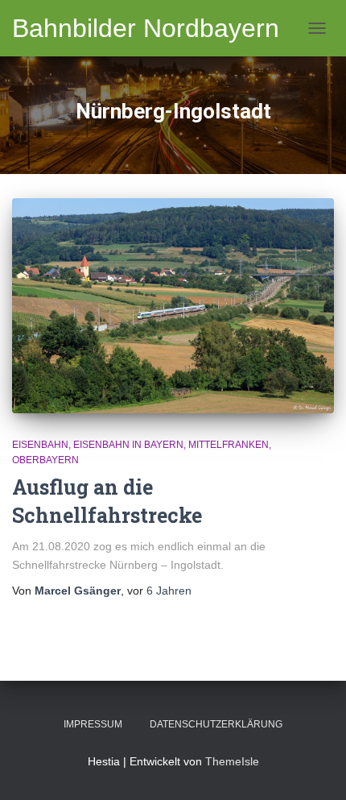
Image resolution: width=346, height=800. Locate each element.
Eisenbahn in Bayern (128, 444)
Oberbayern (45, 460)
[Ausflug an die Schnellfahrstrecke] (173, 305)
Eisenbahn (40, 444)
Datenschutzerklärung (216, 724)
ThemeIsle (232, 761)
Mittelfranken (228, 444)
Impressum (93, 724)
